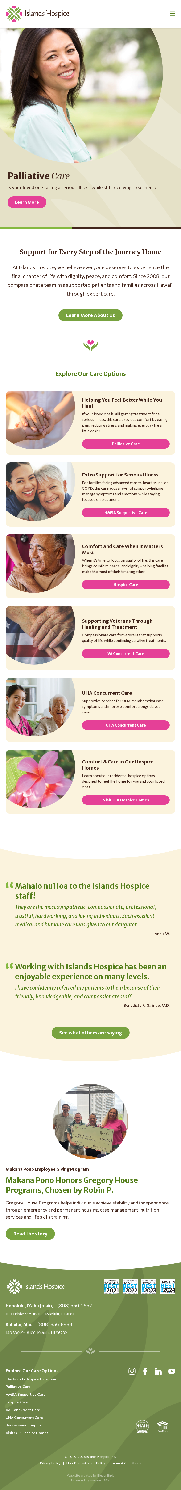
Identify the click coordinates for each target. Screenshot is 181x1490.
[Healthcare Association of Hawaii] (142, 1426)
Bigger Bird (105, 1475)
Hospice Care (126, 584)
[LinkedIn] (158, 1371)
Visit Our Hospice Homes (126, 800)
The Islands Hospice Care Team (32, 1379)
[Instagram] (132, 1371)
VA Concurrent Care (125, 653)
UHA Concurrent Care (126, 725)
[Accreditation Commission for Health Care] (162, 1426)
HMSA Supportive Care (125, 512)
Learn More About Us (90, 315)
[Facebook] (145, 1371)
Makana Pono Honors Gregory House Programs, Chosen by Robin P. (72, 1185)
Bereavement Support (25, 1425)
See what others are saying (90, 1033)
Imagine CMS (99, 1480)
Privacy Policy (50, 1463)
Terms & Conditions (126, 1463)
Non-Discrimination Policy (85, 1463)
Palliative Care (126, 444)
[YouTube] (171, 1371)
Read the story (30, 1234)
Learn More (27, 202)
